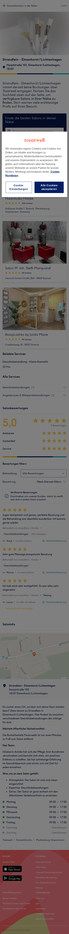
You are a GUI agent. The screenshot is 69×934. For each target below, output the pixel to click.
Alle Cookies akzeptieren (49, 187)
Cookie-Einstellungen (18, 187)
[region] (34, 164)
